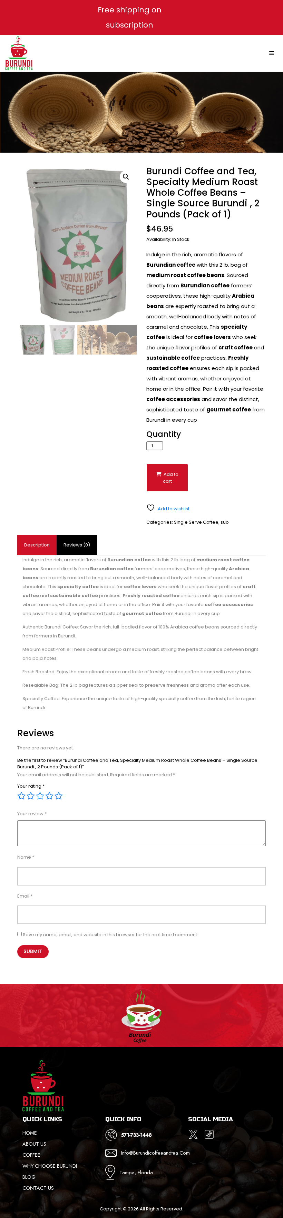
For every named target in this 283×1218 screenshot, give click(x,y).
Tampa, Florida (136, 1172)
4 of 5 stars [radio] (49, 796)
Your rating (31, 786)
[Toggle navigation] (272, 53)
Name (25, 857)
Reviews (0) (77, 545)
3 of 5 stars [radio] (40, 796)
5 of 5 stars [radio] (59, 796)
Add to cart (170, 477)
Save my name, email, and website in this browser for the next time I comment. (110, 934)
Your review (32, 813)
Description (37, 545)
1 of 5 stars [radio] (21, 796)
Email (24, 896)
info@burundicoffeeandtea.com (149, 1152)
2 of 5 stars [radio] (31, 796)
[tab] (37, 545)
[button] (126, 177)
